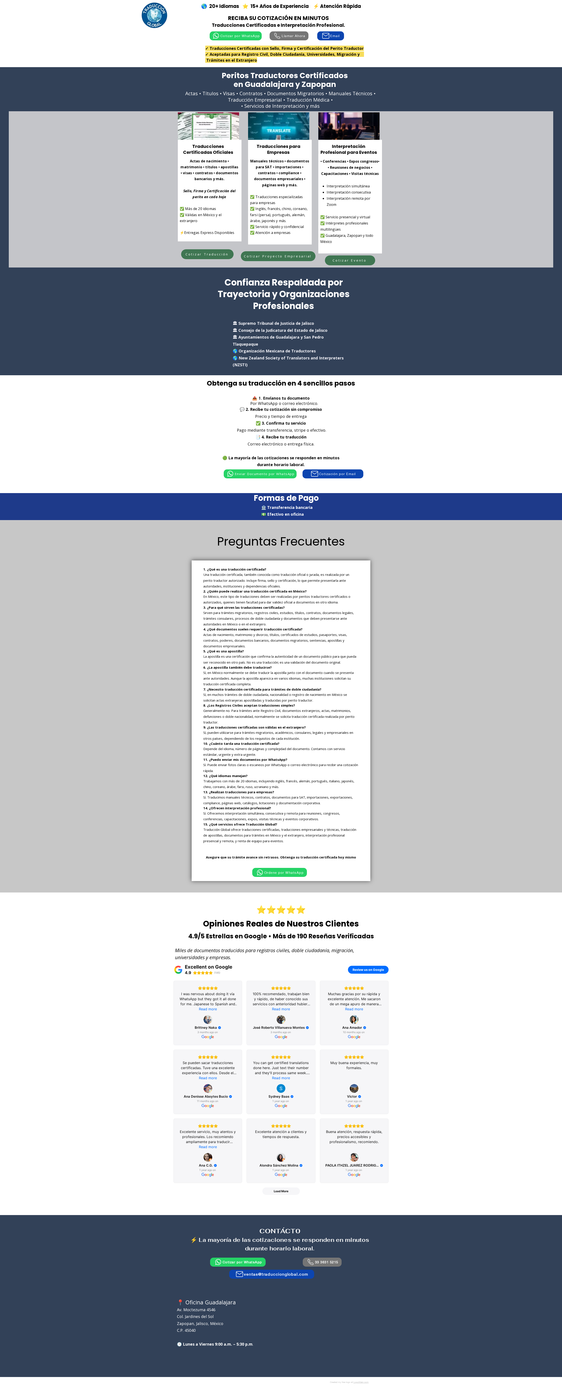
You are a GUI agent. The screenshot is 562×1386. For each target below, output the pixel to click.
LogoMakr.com (361, 1382)
